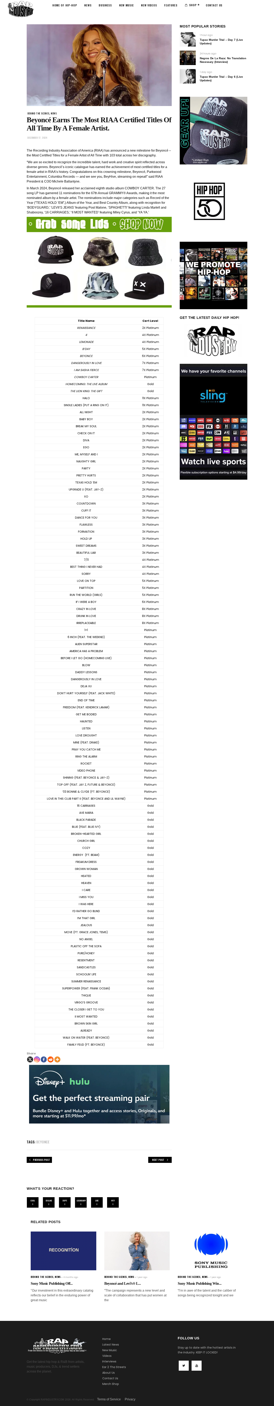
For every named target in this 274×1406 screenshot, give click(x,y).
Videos (107, 1356)
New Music (109, 1350)
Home (106, 1339)
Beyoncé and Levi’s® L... (122, 1283)
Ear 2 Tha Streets (114, 1367)
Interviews (109, 1361)
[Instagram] (37, 1059)
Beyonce (43, 1141)
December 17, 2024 (37, 137)
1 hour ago (206, 35)
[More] (57, 1059)
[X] (30, 1059)
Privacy (130, 1399)
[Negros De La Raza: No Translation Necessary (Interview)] (188, 58)
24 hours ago (208, 53)
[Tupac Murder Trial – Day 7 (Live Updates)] (188, 39)
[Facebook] (44, 1059)
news (54, 113)
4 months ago (70, 1277)
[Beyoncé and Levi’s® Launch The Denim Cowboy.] (137, 1251)
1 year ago (142, 1277)
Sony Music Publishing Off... (52, 1283)
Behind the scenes (38, 113)
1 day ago (206, 72)
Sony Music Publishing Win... (199, 1283)
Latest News (110, 1345)
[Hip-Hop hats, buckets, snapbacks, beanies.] (99, 262)
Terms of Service (109, 1399)
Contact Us (110, 1378)
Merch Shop (110, 1384)
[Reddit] (51, 1059)
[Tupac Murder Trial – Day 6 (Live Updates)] (188, 76)
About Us (108, 1373)
